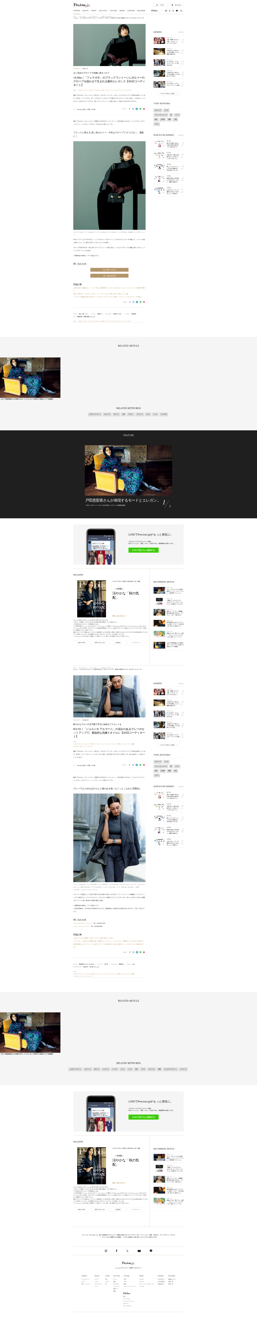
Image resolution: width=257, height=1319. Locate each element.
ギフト (115, 1279)
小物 (103, 90)
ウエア (83, 1282)
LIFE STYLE (116, 1276)
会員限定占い (161, 1284)
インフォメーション (128, 1301)
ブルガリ (141, 1279)
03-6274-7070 (101, 923)
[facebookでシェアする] (129, 109)
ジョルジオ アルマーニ (79, 747)
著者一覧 (170, 1284)
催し (106, 1279)
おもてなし (116, 1284)
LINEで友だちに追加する (143, 550)
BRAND (141, 1276)
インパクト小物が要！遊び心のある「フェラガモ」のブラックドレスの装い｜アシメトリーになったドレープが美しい (107, 297)
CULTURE (126, 1276)
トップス (106, 744)
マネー (125, 1282)
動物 (114, 1282)
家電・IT (115, 1289)
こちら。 (106, 620)
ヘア (96, 1287)
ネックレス (128, 744)
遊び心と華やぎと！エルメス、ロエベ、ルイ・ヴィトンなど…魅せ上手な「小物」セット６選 (100, 294)
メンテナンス (98, 1284)
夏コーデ (94, 744)
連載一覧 (170, 1282)
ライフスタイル (127, 1306)
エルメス (141, 1282)
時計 (119, 744)
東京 (156, 119)
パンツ (177, 115)
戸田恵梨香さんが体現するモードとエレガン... (122, 500)
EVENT (107, 1276)
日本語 (163, 119)
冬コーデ (98, 90)
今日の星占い (161, 1279)
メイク (96, 1279)
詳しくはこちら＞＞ (119, 616)
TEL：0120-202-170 (109, 276)
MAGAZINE (171, 1276)
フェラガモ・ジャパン (109, 270)
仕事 (125, 1279)
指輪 (169, 119)
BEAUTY (97, 1276)
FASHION (76, 68)
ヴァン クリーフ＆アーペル (146, 1284)
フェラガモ (128, 90)
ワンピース (113, 90)
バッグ (122, 90)
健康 (114, 1291)
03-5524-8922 (98, 926)
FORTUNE (161, 1276)
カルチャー (126, 1304)
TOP (74, 17)
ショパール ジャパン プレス (81, 926)
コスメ (96, 1282)
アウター (107, 90)
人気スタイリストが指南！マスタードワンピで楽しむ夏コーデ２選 (92, 938)
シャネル (141, 1287)
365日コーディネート (107, 17)
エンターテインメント (130, 1287)
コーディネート (94, 17)
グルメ (107, 1282)
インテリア (116, 1287)
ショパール (89, 747)
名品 (124, 1297)
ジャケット (100, 744)
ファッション (82, 17)
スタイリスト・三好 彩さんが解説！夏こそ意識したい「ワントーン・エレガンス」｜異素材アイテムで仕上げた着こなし (108, 941)
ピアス (118, 90)
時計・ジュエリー (86, 1284)
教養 (125, 1284)
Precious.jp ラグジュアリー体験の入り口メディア (128, 1268)
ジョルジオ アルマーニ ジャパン (82, 923)
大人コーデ (93, 90)
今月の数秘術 (161, 1282)
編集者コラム (172, 1279)
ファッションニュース (161, 115)
